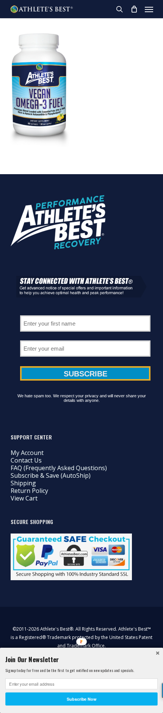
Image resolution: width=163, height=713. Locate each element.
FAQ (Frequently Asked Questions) (59, 468)
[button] (149, 9)
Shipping (23, 483)
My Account (27, 453)
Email (85, 337)
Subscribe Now (81, 699)
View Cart (24, 498)
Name (85, 312)
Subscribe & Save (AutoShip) (51, 475)
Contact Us (26, 460)
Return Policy (29, 490)
